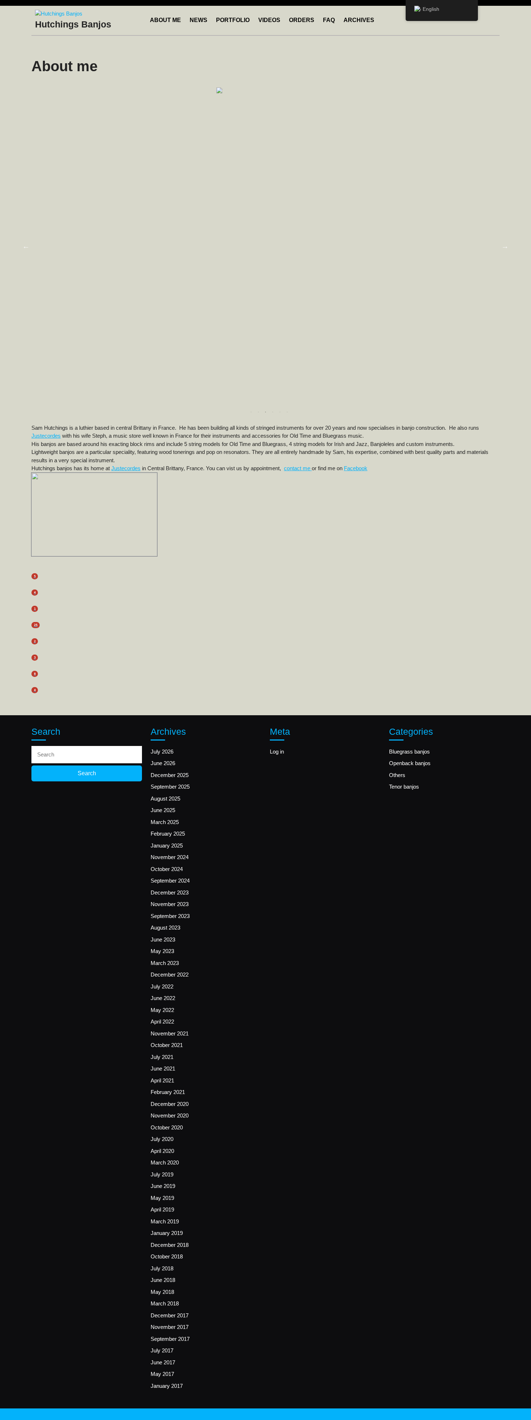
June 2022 (163, 998)
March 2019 (165, 1221)
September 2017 (170, 1339)
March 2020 (165, 1162)
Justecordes (46, 436)
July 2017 (162, 1350)
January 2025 (167, 845)
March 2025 (165, 822)
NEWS (198, 20)
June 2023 (163, 939)
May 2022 (162, 1010)
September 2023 (170, 916)
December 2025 (170, 775)
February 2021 (168, 1092)
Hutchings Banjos (73, 24)
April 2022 (162, 1021)
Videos (269, 20)
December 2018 (170, 1245)
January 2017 (167, 1386)
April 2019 (162, 1209)
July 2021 (162, 1057)
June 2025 (163, 810)
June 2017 (163, 1362)
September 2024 (170, 881)
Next (505, 246)
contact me (298, 468)
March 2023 (165, 963)
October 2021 (167, 1045)
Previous (26, 246)
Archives (359, 20)
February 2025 (168, 834)
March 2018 (165, 1303)
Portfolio (233, 20)
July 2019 (162, 1174)
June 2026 (163, 763)
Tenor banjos (404, 787)
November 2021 (170, 1033)
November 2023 (170, 904)
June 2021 (163, 1068)
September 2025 (170, 787)
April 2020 (162, 1151)
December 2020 (170, 1104)
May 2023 (162, 951)
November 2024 (170, 857)
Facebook (355, 468)
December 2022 (170, 974)
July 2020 (162, 1139)
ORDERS (301, 20)
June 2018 (163, 1280)
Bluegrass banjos (409, 751)
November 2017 (170, 1327)
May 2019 (162, 1198)
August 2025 (165, 798)
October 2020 (167, 1127)
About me (165, 20)
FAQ (329, 20)
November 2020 (170, 1115)
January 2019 (167, 1233)
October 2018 (167, 1256)
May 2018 (162, 1292)
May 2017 (162, 1374)
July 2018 (162, 1268)
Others (397, 775)
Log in (277, 751)
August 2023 (165, 927)
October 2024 (167, 869)
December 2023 (170, 892)
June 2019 (163, 1186)
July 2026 (162, 751)
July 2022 (162, 986)
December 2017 (170, 1315)
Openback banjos (410, 763)
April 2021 (162, 1080)
